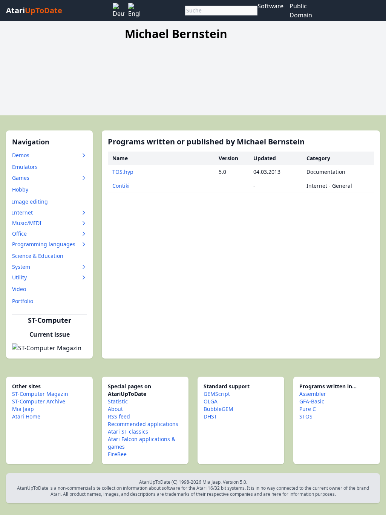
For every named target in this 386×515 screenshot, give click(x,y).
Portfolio (22, 301)
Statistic (118, 401)
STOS (305, 416)
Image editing (30, 201)
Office (19, 233)
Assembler (312, 393)
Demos (20, 155)
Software (270, 6)
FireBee (117, 454)
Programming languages (43, 244)
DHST (210, 416)
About (115, 408)
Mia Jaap (23, 408)
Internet (22, 212)
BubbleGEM (218, 408)
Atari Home (26, 416)
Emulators (25, 166)
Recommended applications (143, 424)
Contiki (121, 185)
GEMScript (217, 393)
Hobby (20, 189)
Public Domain (301, 10)
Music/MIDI (26, 223)
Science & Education (37, 255)
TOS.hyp (122, 171)
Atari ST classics (128, 431)
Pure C (307, 408)
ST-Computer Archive (38, 401)
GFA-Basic (311, 401)
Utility (19, 277)
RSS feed (119, 416)
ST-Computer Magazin (40, 393)
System (21, 266)
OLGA (211, 401)
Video (19, 289)
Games (20, 177)
